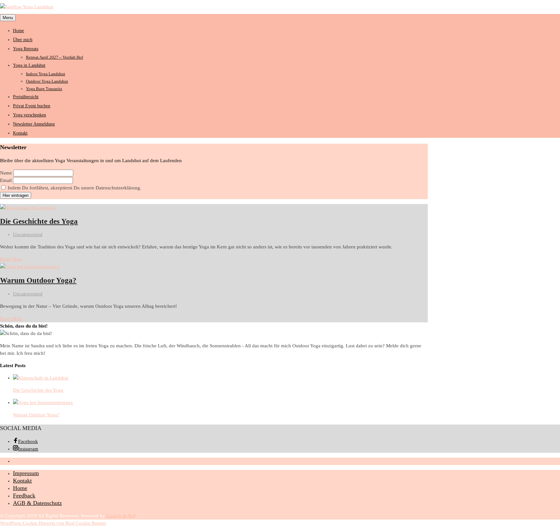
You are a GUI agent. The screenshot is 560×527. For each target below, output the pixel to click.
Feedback (24, 495)
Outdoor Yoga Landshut (47, 81)
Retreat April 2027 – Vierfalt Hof (54, 57)
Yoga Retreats (25, 48)
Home (18, 30)
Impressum (26, 473)
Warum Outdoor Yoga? (38, 280)
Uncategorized (27, 234)
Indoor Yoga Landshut (45, 73)
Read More (11, 259)
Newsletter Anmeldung (34, 124)
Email (6, 180)
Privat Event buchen (31, 105)
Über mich (22, 39)
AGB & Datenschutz (37, 503)
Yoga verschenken (29, 115)
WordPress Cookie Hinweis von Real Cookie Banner (53, 523)
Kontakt (20, 133)
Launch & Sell (120, 515)
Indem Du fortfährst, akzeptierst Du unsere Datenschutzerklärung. (73, 187)
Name (6, 172)
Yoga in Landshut (29, 65)
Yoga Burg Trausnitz (44, 88)
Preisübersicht (26, 96)
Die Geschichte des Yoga (39, 221)
